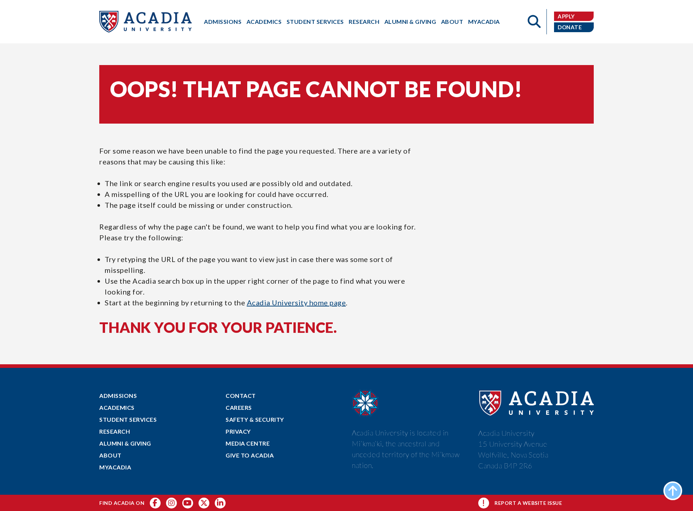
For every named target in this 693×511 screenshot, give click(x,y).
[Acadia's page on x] (187, 503)
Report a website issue (528, 503)
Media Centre (248, 443)
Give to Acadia (250, 455)
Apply (566, 16)
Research (364, 21)
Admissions (222, 21)
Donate (570, 27)
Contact (241, 395)
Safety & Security (255, 419)
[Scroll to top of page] (672, 490)
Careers (239, 407)
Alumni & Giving (410, 21)
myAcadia (484, 21)
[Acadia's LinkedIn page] (220, 503)
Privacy (238, 431)
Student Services (315, 21)
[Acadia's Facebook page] (155, 503)
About (452, 21)
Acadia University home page (296, 302)
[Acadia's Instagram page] (171, 503)
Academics (264, 21)
